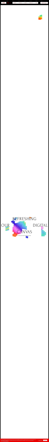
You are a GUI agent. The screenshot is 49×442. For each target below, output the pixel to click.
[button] (14, 3)
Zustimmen (45, 440)
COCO (3, 2)
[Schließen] (48, 440)
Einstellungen (40, 440)
